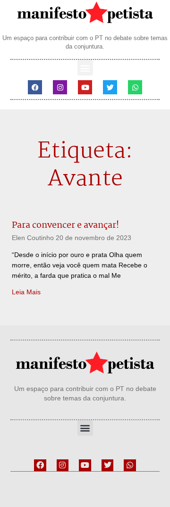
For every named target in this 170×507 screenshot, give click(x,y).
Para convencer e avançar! (65, 225)
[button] (85, 67)
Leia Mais (26, 292)
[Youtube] (85, 87)
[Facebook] (35, 87)
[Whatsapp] (135, 87)
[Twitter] (110, 87)
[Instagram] (60, 87)
